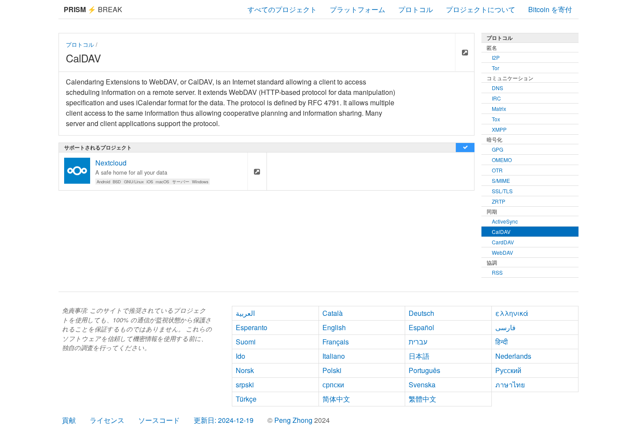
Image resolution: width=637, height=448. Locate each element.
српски (333, 385)
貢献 (69, 420)
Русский (508, 370)
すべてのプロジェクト (282, 9)
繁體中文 (422, 399)
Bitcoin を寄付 (550, 9)
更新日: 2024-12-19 (224, 420)
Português (424, 370)
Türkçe (246, 399)
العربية (245, 313)
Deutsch (421, 313)
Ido (240, 356)
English (334, 327)
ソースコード (159, 420)
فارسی (505, 327)
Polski (331, 370)
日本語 (419, 356)
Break (93, 9)
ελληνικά (511, 313)
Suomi (246, 342)
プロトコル (415, 9)
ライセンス (107, 420)
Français (335, 342)
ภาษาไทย (510, 385)
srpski (245, 385)
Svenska (422, 385)
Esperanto (251, 327)
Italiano (333, 356)
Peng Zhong (294, 420)
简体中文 (336, 399)
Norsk (245, 370)
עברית (418, 342)
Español (421, 327)
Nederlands (513, 356)
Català (332, 313)
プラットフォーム (357, 9)
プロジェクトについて (480, 9)
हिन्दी (501, 342)
